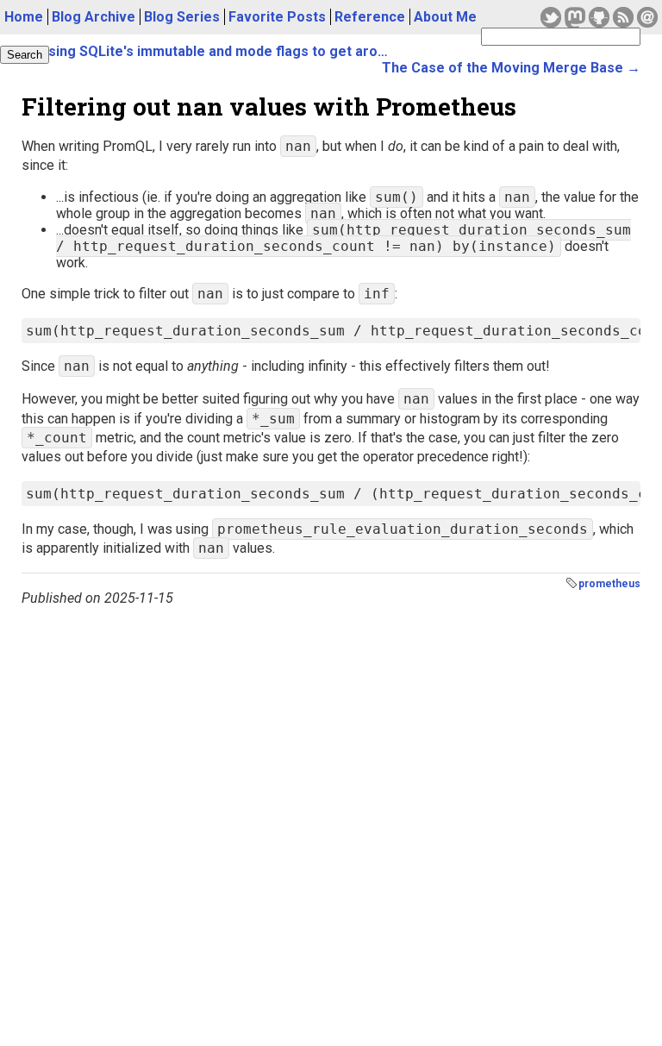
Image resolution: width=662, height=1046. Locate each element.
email (647, 17)
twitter (550, 17)
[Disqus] (331, 821)
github (599, 17)
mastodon (575, 17)
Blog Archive (93, 17)
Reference (369, 17)
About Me (445, 17)
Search (24, 54)
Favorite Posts (277, 17)
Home (23, 17)
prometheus (609, 584)
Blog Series (182, 17)
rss (623, 17)
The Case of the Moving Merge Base (502, 68)
